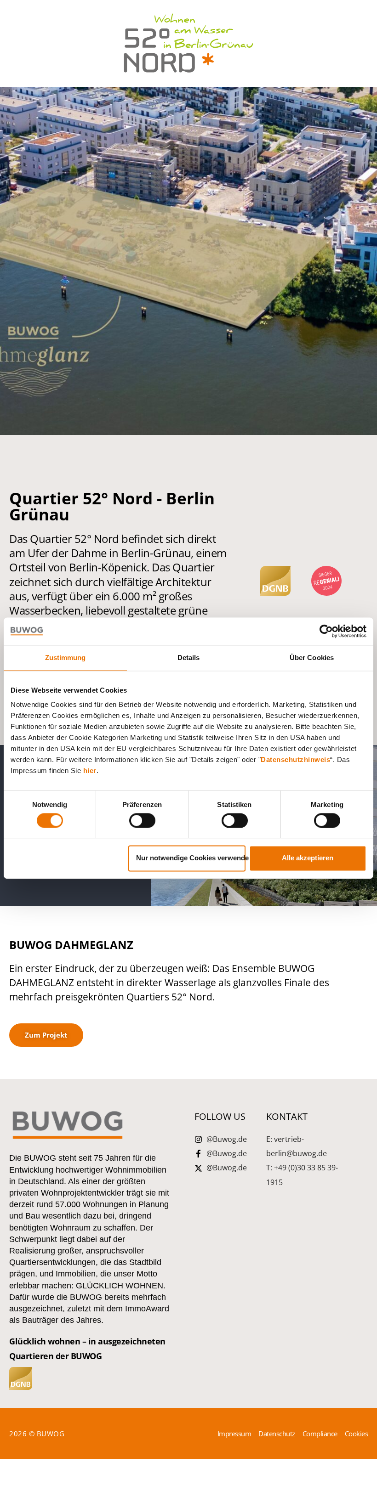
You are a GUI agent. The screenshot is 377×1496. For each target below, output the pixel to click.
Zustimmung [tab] (65, 657)
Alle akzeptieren (307, 858)
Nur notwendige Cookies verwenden (191, 858)
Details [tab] (188, 657)
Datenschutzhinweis (295, 759)
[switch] (142, 820)
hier (90, 770)
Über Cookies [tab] (312, 657)
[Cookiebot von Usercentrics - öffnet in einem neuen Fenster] (326, 631)
